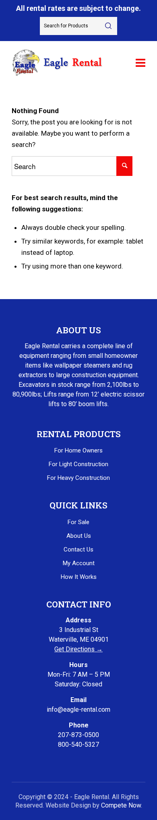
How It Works (79, 576)
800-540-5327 (78, 744)
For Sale (78, 522)
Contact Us (78, 549)
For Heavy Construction (78, 477)
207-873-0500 (78, 735)
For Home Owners (78, 450)
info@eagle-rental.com (78, 709)
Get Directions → (78, 649)
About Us (78, 535)
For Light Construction (78, 464)
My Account (79, 563)
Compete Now (121, 805)
